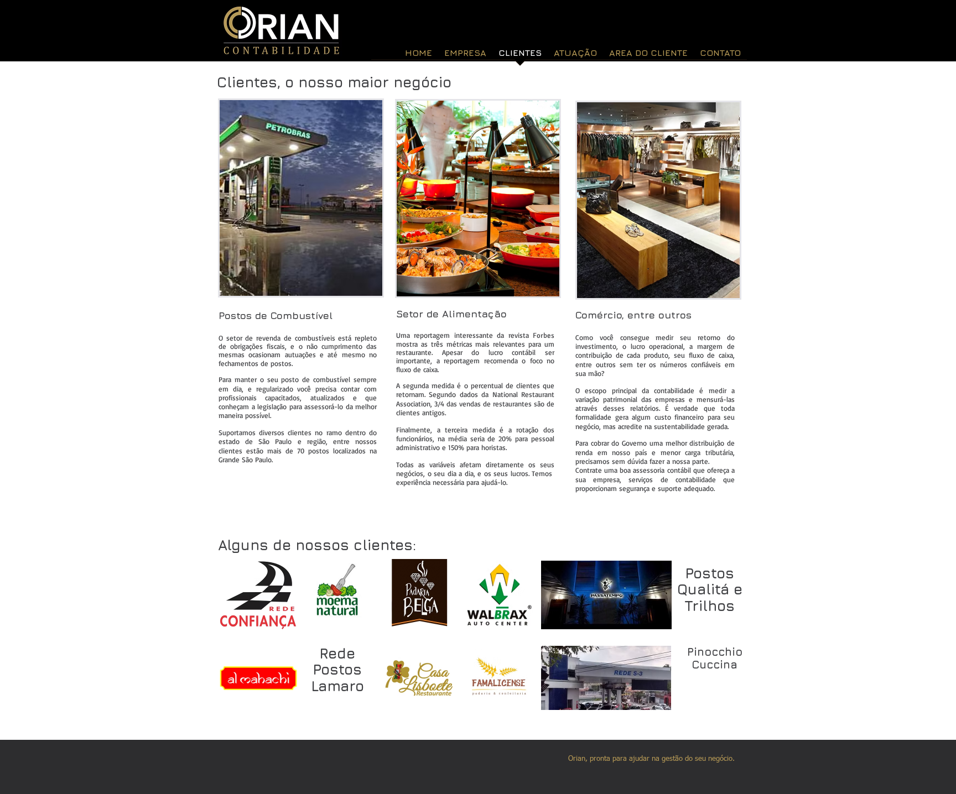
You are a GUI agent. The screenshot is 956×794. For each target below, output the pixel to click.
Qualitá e (709, 589)
